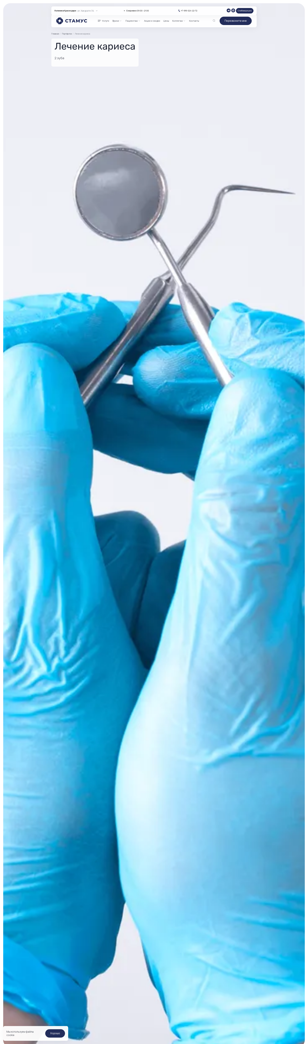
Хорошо (55, 1033)
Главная (55, 34)
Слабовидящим (245, 10)
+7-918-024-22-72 (189, 10)
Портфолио (67, 33)
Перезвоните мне (236, 20)
